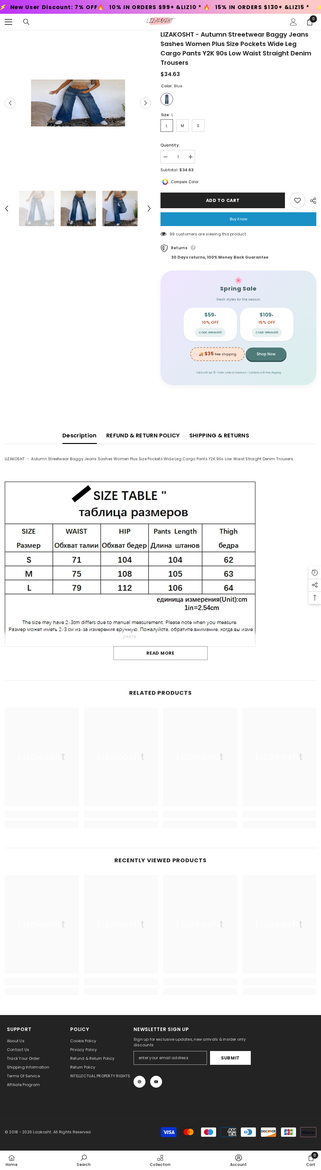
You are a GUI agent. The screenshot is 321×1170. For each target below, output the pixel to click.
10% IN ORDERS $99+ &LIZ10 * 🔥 (88, 7)
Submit (230, 1058)
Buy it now (238, 219)
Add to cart (221, 200)
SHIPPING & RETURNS (219, 435)
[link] (42, 814)
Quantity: (170, 145)
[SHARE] (310, 200)
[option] (78, 103)
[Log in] (293, 21)
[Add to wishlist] (297, 200)
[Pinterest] (139, 1082)
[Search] (26, 22)
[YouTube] (156, 1082)
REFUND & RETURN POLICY (143, 435)
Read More (160, 653)
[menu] (8, 22)
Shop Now (266, 354)
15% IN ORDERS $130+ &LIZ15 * (190, 7)
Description (79, 435)
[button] (10, 102)
